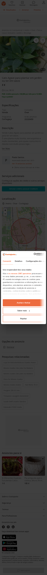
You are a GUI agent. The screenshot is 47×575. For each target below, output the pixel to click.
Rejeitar (23, 318)
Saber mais (22, 311)
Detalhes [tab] (18, 261)
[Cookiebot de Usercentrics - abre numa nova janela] (33, 254)
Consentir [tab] (7, 261)
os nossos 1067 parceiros (19, 273)
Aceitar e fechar (23, 303)
